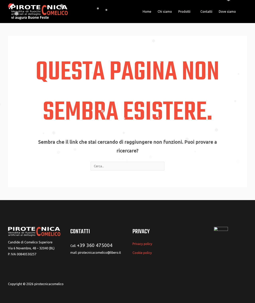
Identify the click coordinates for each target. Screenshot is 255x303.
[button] (245, 12)
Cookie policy (142, 253)
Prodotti (184, 11)
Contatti (206, 11)
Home (147, 11)
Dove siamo (227, 11)
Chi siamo (165, 11)
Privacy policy (142, 244)
